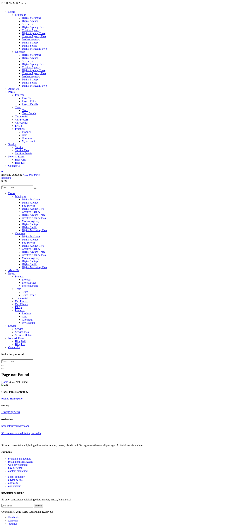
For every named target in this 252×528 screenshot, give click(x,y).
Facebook (13, 517)
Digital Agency (30, 21)
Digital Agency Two (33, 27)
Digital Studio (29, 45)
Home (11, 11)
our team (13, 482)
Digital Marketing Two (34, 48)
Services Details (23, 153)
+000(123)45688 (10, 412)
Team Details (29, 113)
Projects (19, 94)
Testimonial (21, 116)
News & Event (16, 156)
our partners (14, 486)
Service (12, 144)
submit (38, 505)
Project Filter (29, 101)
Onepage (20, 51)
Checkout (27, 138)
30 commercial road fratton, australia (21, 433)
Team (18, 107)
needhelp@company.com (15, 425)
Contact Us (14, 165)
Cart (24, 134)
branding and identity (19, 458)
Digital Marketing (31, 17)
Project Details (30, 104)
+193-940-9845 (31, 174)
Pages (11, 91)
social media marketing (20, 461)
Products (20, 128)
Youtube (12, 523)
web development (17, 464)
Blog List (20, 162)
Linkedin (13, 520)
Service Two (22, 150)
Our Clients (21, 122)
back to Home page (11, 398)
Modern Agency (31, 39)
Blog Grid (20, 159)
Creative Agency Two (34, 36)
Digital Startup (30, 42)
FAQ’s (18, 125)
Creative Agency (31, 30)
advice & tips (15, 479)
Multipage (20, 14)
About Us (13, 88)
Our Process (21, 119)
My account (28, 141)
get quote (6, 177)
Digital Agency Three (33, 33)
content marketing (18, 470)
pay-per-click (15, 467)
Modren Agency (31, 76)
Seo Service (28, 24)
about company (16, 476)
